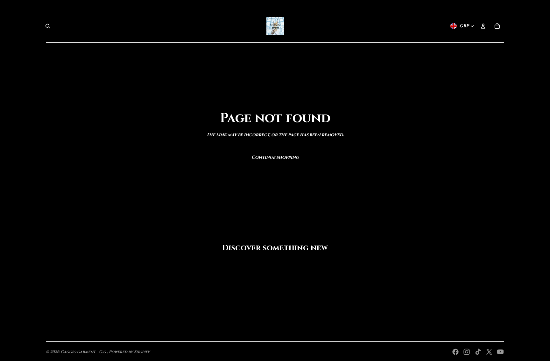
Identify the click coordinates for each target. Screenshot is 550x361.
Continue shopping (275, 157)
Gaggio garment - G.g (83, 351)
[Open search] (48, 26)
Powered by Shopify (129, 351)
